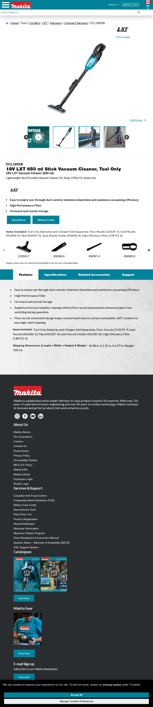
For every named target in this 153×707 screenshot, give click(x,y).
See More (23, 598)
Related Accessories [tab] (94, 274)
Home (14, 23)
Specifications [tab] (55, 274)
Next (149, 250)
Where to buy (46, 219)
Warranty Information (26, 528)
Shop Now (24, 653)
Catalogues (23, 552)
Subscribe (24, 677)
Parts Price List (22, 514)
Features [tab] (25, 274)
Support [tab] (128, 274)
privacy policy (112, 684)
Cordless (34, 23)
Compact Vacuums (76, 23)
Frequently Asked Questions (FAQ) (34, 500)
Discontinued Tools (25, 509)
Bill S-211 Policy (23, 464)
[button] (148, 5)
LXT (45, 23)
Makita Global (22, 474)
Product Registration (26, 519)
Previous (4, 250)
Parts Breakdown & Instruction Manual (36, 537)
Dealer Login (21, 483)
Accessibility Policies (26, 460)
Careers (18, 441)
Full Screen (136, 120)
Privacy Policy (22, 455)
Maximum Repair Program (29, 533)
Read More (19, 219)
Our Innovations (23, 436)
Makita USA (20, 469)
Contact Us (20, 446)
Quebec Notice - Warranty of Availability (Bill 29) (42, 542)
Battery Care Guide (25, 504)
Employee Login (23, 479)
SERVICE (112, 5)
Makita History (22, 432)
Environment (21, 450)
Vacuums (56, 23)
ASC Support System (26, 547)
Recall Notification (24, 523)
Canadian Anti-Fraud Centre (30, 495)
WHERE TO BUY (130, 5)
